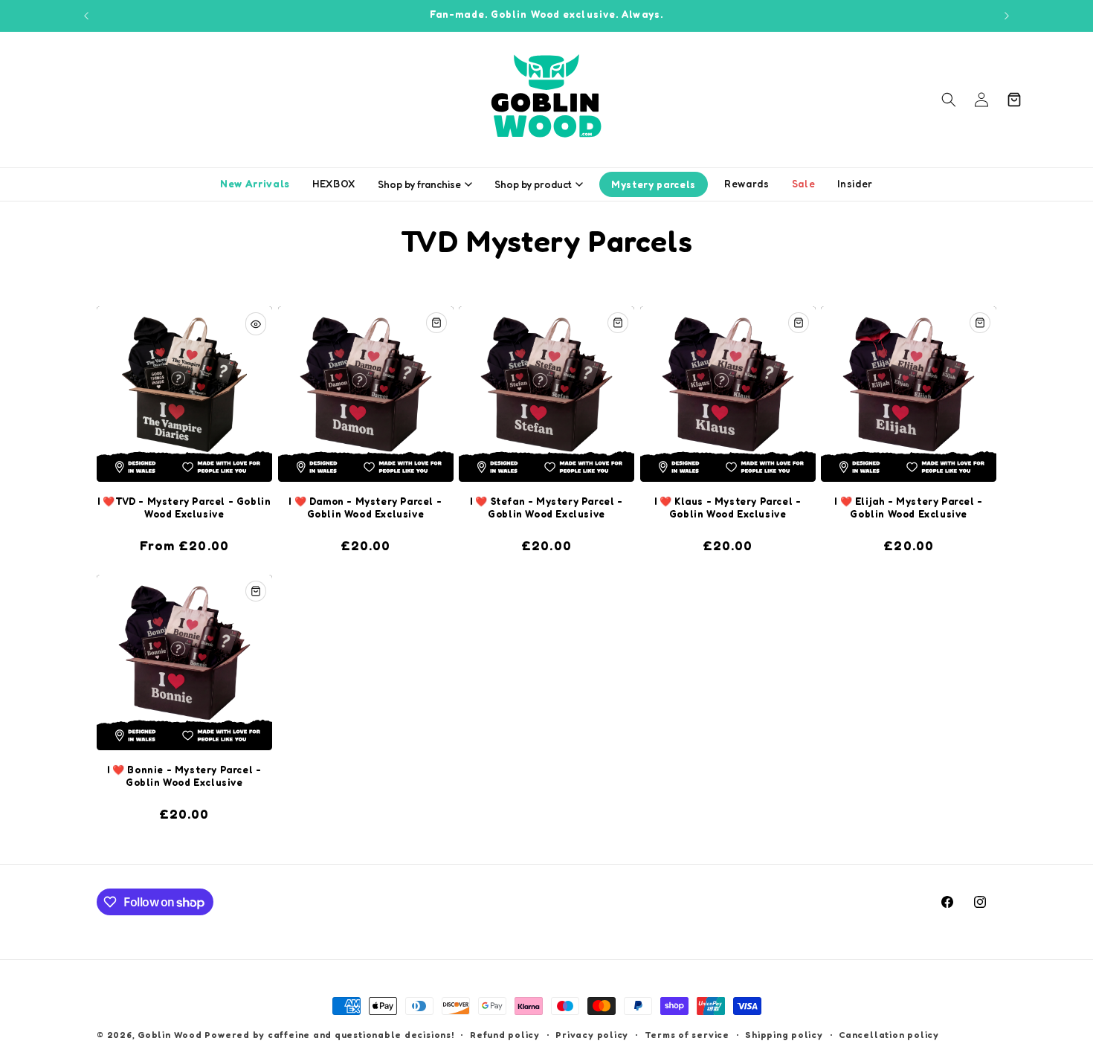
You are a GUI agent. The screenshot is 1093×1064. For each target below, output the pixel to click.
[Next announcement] (1006, 15)
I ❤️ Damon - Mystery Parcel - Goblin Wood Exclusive (365, 507)
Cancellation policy (889, 1034)
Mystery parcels (653, 184)
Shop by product (533, 184)
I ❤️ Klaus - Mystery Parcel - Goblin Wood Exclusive (728, 507)
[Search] (949, 100)
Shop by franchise (419, 184)
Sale (804, 184)
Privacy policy (591, 1034)
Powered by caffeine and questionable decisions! (329, 1034)
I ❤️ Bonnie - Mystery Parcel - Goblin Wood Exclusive (184, 776)
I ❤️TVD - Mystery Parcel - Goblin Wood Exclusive (184, 507)
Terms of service (687, 1034)
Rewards (747, 184)
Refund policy (505, 1034)
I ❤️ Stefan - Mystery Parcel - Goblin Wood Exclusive (546, 507)
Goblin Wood (171, 1034)
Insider (855, 184)
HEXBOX (333, 184)
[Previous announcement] (86, 15)
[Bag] (1014, 100)
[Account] (981, 100)
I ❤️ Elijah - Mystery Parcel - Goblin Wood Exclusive (908, 507)
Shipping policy (784, 1034)
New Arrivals (255, 184)
